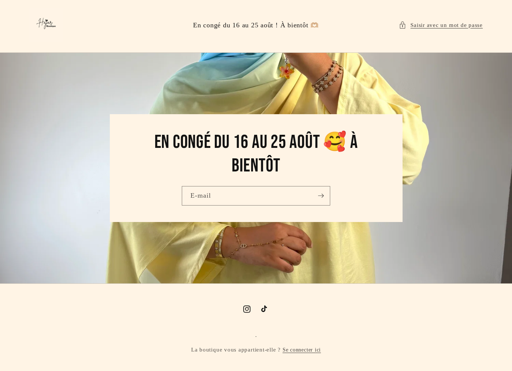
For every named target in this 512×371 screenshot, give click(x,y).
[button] (441, 25)
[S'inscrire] (321, 196)
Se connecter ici (302, 350)
